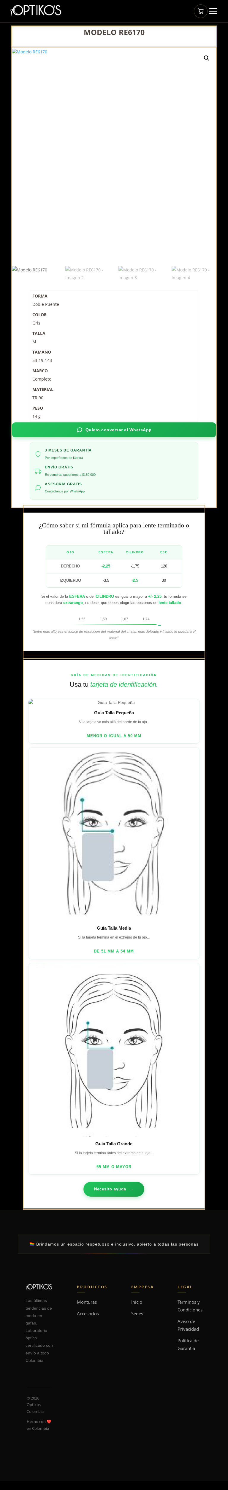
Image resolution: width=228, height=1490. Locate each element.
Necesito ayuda (114, 1189)
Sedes (137, 1313)
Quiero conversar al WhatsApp (119, 429)
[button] (206, 58)
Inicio (136, 1302)
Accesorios (88, 1313)
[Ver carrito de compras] (201, 11)
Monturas (87, 1302)
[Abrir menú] (213, 11)
